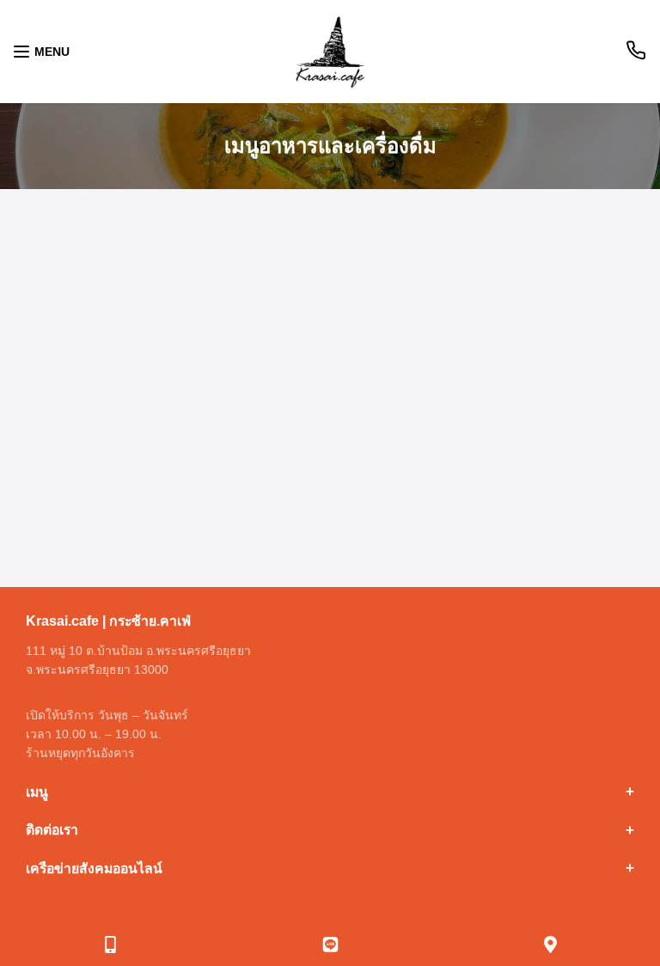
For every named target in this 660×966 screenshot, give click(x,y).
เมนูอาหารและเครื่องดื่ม (330, 145)
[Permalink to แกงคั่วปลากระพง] (330, 450)
